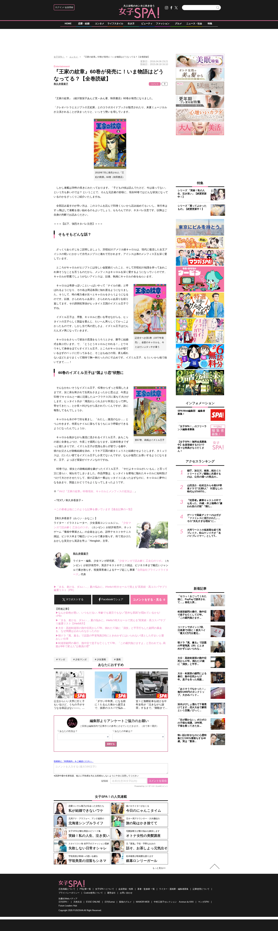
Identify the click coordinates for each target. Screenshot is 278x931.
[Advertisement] (139, 40)
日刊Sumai (110, 902)
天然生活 (77, 902)
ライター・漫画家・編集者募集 (173, 889)
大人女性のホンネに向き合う (139, 5)
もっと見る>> (159, 868)
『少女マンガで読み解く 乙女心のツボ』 (140, 560)
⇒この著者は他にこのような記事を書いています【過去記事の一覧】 (94, 509)
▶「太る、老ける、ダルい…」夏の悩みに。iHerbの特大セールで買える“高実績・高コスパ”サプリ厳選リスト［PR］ (110, 588)
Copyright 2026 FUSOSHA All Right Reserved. (80, 910)
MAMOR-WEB (142, 902)
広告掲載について (67, 889)
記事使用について (201, 889)
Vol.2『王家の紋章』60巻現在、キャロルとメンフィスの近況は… (96, 491)
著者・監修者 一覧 (146, 889)
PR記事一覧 (85, 889)
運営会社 (111, 893)
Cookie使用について (93, 893)
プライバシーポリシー (69, 893)
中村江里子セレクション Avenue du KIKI (174, 902)
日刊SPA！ (64, 902)
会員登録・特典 (125, 889)
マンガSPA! (203, 902)
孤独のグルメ (125, 902)
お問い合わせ (126, 893)
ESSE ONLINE (93, 902)
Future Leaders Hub (68, 905)
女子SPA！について (104, 889)
